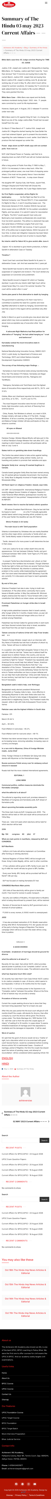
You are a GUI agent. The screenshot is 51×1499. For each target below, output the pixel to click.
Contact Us (6, 1394)
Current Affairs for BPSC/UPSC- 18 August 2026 (22, 1175)
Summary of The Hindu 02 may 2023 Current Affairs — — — (24, 1113)
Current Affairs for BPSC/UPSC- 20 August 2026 (22, 1164)
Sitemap (5, 1399)
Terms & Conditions (36, 1495)
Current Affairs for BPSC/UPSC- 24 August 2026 (22, 1154)
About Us (5, 1378)
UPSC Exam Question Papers (14, 1159)
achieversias (25, 1100)
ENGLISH (7, 1058)
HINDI (5, 1063)
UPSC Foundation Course (12, 1412)
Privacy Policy (21, 1495)
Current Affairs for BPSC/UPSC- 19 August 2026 (22, 1170)
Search (5, 1135)
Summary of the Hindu (25, 1069)
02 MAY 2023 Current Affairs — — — (30, 1121)
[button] (47, 3)
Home (4, 1373)
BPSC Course (7, 1383)
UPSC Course (7, 1389)
